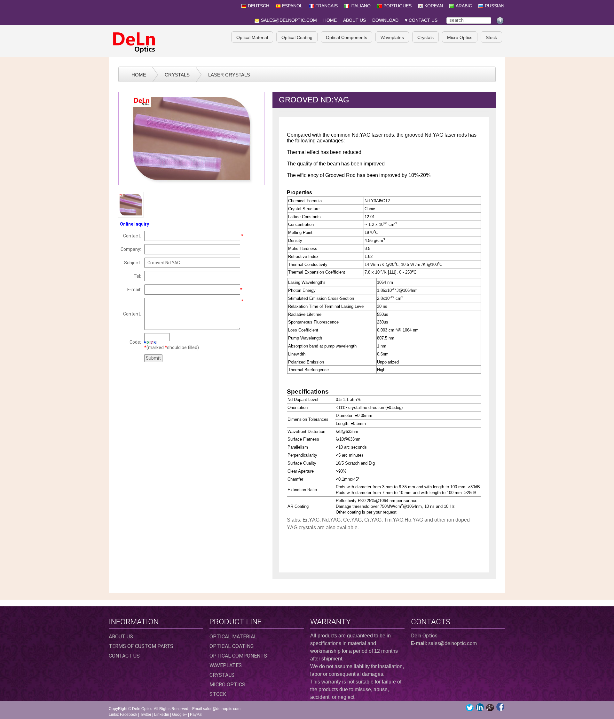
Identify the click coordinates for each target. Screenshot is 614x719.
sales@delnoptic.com (289, 20)
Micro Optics (459, 37)
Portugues (397, 5)
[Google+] (490, 707)
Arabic (464, 5)
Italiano (360, 5)
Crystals (425, 37)
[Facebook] (500, 707)
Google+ (179, 714)
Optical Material (252, 37)
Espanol (292, 5)
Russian (494, 5)
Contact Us (124, 656)
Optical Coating (296, 37)
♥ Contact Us (422, 20)
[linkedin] (480, 707)
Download (385, 20)
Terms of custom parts (141, 646)
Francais (326, 5)
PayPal (196, 714)
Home (330, 20)
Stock (491, 37)
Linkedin (161, 714)
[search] (500, 19)
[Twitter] (470, 707)
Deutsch (258, 5)
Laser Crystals (229, 74)
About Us (354, 20)
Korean (433, 5)
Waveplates (392, 37)
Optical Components (346, 37)
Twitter (145, 714)
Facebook (128, 714)
